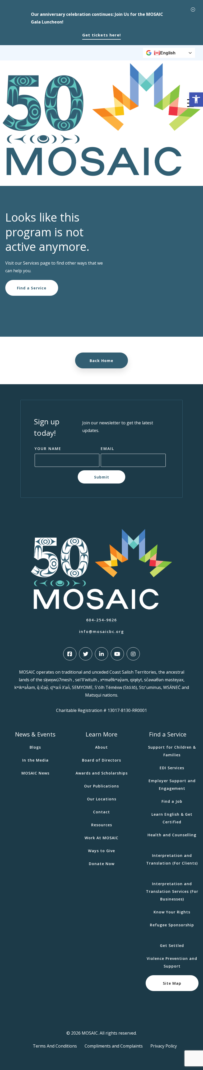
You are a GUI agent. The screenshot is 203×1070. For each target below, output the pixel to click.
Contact (101, 811)
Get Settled (172, 945)
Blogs (35, 747)
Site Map (172, 983)
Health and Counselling (171, 834)
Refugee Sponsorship (172, 924)
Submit (101, 477)
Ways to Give (101, 850)
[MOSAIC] (101, 174)
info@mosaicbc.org (101, 631)
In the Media (35, 760)
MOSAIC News (35, 773)
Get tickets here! (101, 34)
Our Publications (101, 786)
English (168, 53)
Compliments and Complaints (114, 1046)
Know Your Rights (172, 911)
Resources (101, 824)
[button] (196, 99)
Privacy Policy (163, 1046)
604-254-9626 (101, 619)
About (101, 747)
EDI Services (172, 767)
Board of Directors (101, 760)
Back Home (101, 360)
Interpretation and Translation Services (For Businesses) (172, 891)
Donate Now (101, 863)
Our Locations (101, 798)
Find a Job (172, 801)
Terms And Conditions (55, 1046)
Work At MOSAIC (101, 837)
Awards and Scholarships (102, 773)
